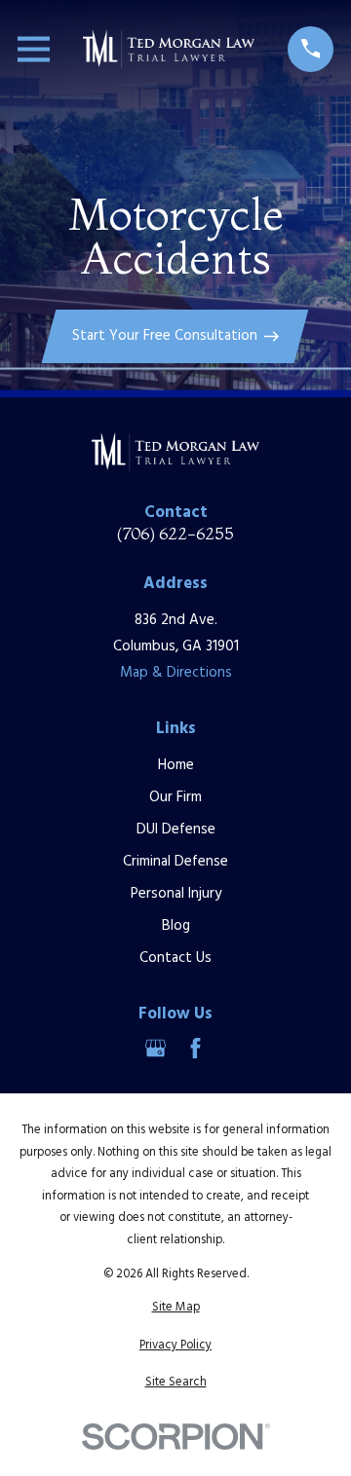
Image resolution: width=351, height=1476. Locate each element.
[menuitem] (175, 1308)
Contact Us (175, 958)
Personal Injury (176, 893)
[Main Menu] (34, 49)
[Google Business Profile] (155, 1048)
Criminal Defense (175, 861)
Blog (176, 926)
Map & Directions (176, 672)
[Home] (168, 49)
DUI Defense (175, 829)
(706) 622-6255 (175, 534)
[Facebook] (195, 1048)
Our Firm (175, 797)
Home (176, 765)
